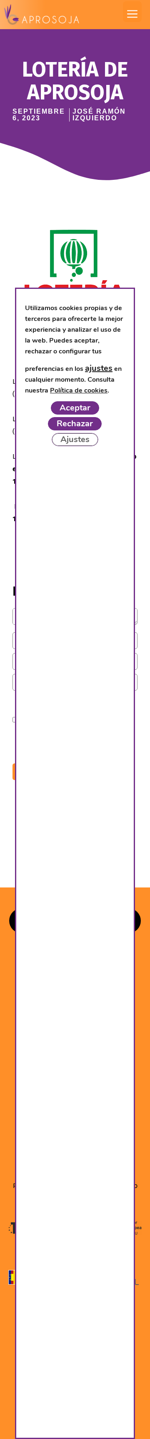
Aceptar (75, 407)
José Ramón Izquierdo (99, 115)
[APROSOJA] (41, 14)
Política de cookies (79, 390)
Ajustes (75, 439)
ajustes (98, 368)
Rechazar (75, 423)
